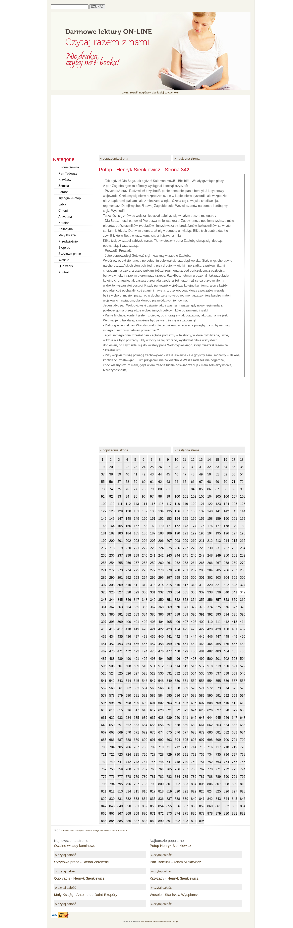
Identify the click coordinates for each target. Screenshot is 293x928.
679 (201, 732)
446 (209, 636)
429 (218, 629)
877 (201, 813)
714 (193, 747)
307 (103, 585)
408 (193, 622)
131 (136, 511)
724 (128, 754)
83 (184, 489)
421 (152, 629)
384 (144, 614)
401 (136, 622)
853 (152, 806)
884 (111, 821)
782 (160, 776)
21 (119, 467)
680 (209, 732)
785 (185, 776)
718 (226, 747)
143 (234, 511)
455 (136, 644)
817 (152, 791)
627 (218, 710)
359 (234, 599)
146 (111, 518)
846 (242, 798)
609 (218, 703)
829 (103, 798)
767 (185, 769)
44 (160, 474)
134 (160, 511)
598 (128, 703)
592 (226, 695)
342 (242, 592)
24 (144, 467)
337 (201, 592)
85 (201, 489)
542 (111, 680)
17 (233, 459)
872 (160, 813)
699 (218, 739)
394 (226, 614)
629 (234, 710)
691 (152, 739)
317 (185, 585)
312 (144, 585)
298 (177, 577)
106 (226, 496)
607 (201, 703)
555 (218, 680)
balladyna (79, 830)
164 (111, 526)
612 (242, 703)
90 (242, 489)
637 (152, 717)
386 (160, 614)
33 (217, 467)
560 (111, 688)
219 (120, 548)
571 (201, 688)
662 (209, 725)
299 (185, 577)
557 (234, 680)
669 (120, 732)
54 (242, 474)
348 (144, 599)
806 (209, 784)
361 (103, 607)
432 (242, 629)
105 (218, 496)
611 (234, 703)
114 (144, 504)
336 (193, 592)
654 (144, 725)
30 (193, 467)
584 (160, 695)
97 (152, 496)
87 (217, 489)
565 (152, 688)
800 (160, 784)
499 (201, 658)
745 (152, 762)
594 (242, 695)
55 (103, 481)
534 (193, 673)
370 (177, 607)
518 (209, 666)
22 (127, 467)
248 (209, 555)
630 (242, 710)
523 (103, 673)
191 (185, 533)
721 (103, 754)
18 (242, 459)
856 (177, 806)
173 (185, 526)
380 (111, 614)
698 (209, 739)
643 (201, 717)
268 (226, 563)
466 (226, 644)
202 (128, 540)
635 (136, 717)
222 (144, 548)
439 (152, 636)
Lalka (62, 204)
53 (233, 474)
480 (193, 651)
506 (111, 666)
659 (185, 725)
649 (103, 725)
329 (136, 592)
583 (152, 695)
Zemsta (63, 186)
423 (169, 629)
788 (209, 776)
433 (103, 636)
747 (169, 762)
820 (177, 791)
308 (111, 585)
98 (160, 496)
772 (226, 769)
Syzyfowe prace (69, 253)
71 (233, 481)
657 (169, 725)
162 (242, 518)
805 (201, 784)
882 (242, 813)
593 (234, 695)
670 (128, 732)
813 (120, 791)
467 (234, 644)
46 (176, 474)
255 (120, 563)
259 (152, 563)
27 (168, 467)
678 (193, 732)
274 (128, 570)
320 (209, 585)
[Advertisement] (150, 123)
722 (111, 754)
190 (177, 533)
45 (168, 474)
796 (128, 784)
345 (120, 599)
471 (120, 651)
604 (177, 703)
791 (234, 776)
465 (218, 644)
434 (111, 636)
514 (177, 666)
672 (144, 732)
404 (160, 622)
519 (218, 666)
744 (144, 762)
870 (144, 813)
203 (136, 540)
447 (218, 636)
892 (177, 821)
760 (128, 769)
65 (184, 481)
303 (218, 577)
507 (120, 666)
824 (209, 791)
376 (226, 607)
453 (120, 644)
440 (160, 636)
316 (177, 585)
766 (177, 769)
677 (185, 732)
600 (144, 703)
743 (136, 762)
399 (120, 622)
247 (201, 555)
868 (128, 813)
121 (201, 504)
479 (185, 651)
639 (169, 717)
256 (128, 563)
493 (152, 658)
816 (144, 791)
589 (201, 695)
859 (201, 806)
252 (242, 555)
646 (226, 717)
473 (136, 651)
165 (120, 526)
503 (234, 658)
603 (169, 703)
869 (136, 813)
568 (177, 688)
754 (226, 762)
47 (184, 474)
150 (144, 518)
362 (111, 607)
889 (152, 821)
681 (218, 732)
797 (136, 784)
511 (152, 666)
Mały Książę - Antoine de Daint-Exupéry (85, 895)
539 (234, 673)
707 (136, 747)
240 (144, 555)
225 (169, 548)
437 (136, 636)
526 (128, 673)
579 (120, 695)
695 (185, 739)
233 (234, 548)
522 (242, 666)
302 (209, 577)
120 (193, 504)
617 (136, 710)
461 (185, 644)
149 (136, 518)
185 (136, 533)
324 (242, 585)
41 (135, 474)
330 (144, 592)
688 (128, 739)
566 (160, 688)
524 (111, 673)
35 (233, 467)
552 (193, 680)
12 (193, 459)
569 (185, 688)
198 (242, 533)
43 (152, 474)
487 (103, 658)
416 (111, 629)
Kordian (64, 223)
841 (201, 798)
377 (234, 607)
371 (185, 607)
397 (103, 622)
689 (136, 739)
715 (201, 747)
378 (242, 607)
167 (136, 526)
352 (177, 599)
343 (103, 599)
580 (128, 695)
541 (103, 680)
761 (136, 769)
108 (242, 496)
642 (193, 717)
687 (120, 739)
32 (209, 467)
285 (218, 570)
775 (103, 776)
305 (234, 577)
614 (111, 710)
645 (218, 717)
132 (144, 511)
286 (226, 570)
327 (120, 592)
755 (234, 762)
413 (234, 622)
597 (120, 703)
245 (185, 555)
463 (201, 644)
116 (160, 504)
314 (160, 585)
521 (234, 666)
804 (193, 784)
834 (144, 798)
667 (103, 732)
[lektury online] (151, 88)
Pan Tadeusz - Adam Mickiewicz (175, 862)
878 (209, 813)
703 (103, 747)
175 (201, 526)
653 (136, 725)
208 (177, 540)
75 (119, 489)
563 (136, 688)
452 (111, 644)
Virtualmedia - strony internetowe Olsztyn (159, 921)
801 (169, 784)
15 (217, 459)
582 (144, 695)
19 (103, 467)
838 (177, 798)
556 (226, 680)
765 (169, 769)
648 (242, 717)
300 (193, 577)
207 (169, 540)
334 (177, 592)
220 (128, 548)
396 (242, 614)
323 (234, 585)
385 (152, 614)
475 (152, 651)
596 (111, 703)
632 (111, 717)
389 (185, 614)
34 (225, 467)
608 (209, 703)
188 (160, 533)
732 (193, 754)
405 (169, 622)
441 (169, 636)
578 (111, 695)
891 (169, 821)
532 (177, 673)
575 (234, 688)
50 (209, 474)
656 (160, 725)
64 (176, 481)
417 (120, 629)
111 (119, 504)
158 (209, 518)
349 (152, 599)
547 (152, 680)
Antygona (65, 216)
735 (218, 754)
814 (128, 791)
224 (160, 548)
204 (144, 540)
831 (120, 798)
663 (218, 725)
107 (234, 496)
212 (209, 540)
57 (119, 481)
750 (193, 762)
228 (193, 548)
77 (135, 489)
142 (226, 511)
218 (111, 548)
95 (135, 496)
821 (185, 791)
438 (144, 636)
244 (177, 555)
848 (111, 806)
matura (115, 830)
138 (193, 511)
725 (136, 754)
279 (169, 570)
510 (144, 666)
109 (103, 504)
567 (169, 688)
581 (136, 695)
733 (201, 754)
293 (136, 577)
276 (144, 570)
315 (169, 585)
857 (185, 806)
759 (120, 769)
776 (111, 776)
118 (177, 504)
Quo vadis (65, 266)
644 (209, 717)
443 (185, 636)
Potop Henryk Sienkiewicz (170, 846)
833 (136, 798)
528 (144, 673)
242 (160, 555)
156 (193, 518)
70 (225, 481)
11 (184, 459)
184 (128, 533)
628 (226, 710)
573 (218, 688)
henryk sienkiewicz (102, 830)
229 (201, 548)
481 (201, 651)
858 (193, 806)
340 (226, 592)
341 (234, 592)
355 (201, 599)
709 (152, 747)
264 (193, 563)
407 (185, 622)
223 (152, 548)
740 (111, 762)
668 (111, 732)
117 (169, 504)
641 (185, 717)
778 (128, 776)
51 (217, 474)
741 (120, 762)
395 (234, 614)
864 (242, 806)
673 (152, 732)
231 (218, 548)
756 (242, 762)
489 (120, 658)
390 (193, 614)
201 (120, 540)
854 (160, 806)
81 (168, 489)
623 (185, 710)
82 (176, 489)
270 (242, 563)
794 (111, 784)
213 (218, 540)
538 (226, 673)
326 (111, 592)
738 (242, 754)
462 (193, 644)
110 (111, 504)
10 (176, 459)
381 (120, 614)
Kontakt (63, 272)
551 (185, 680)
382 (128, 614)
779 (136, 776)
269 (234, 563)
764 (160, 769)
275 (136, 570)
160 (226, 518)
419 (136, 629)
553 (201, 680)
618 (144, 710)
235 (103, 555)
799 (152, 784)
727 (152, 754)
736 (226, 754)
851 (136, 806)
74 (111, 489)
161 (234, 518)
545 (136, 680)
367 (152, 607)
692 (160, 739)
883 (103, 821)
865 (103, 813)
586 (177, 695)
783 (169, 776)
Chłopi (63, 210)
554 (209, 680)
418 (128, 629)
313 (152, 585)
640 (177, 717)
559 (103, 688)
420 (144, 629)
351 (169, 599)
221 (136, 548)
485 (234, 651)
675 (169, 732)
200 (111, 540)
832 (128, 798)
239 (136, 555)
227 (185, 548)
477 (169, 651)
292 (128, 577)
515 (185, 666)
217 (103, 548)
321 (218, 585)
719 (234, 747)
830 (111, 798)
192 (193, 533)
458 (160, 644)
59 (135, 481)
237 (120, 555)
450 (242, 636)
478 (177, 651)
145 (103, 518)
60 (144, 481)
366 (144, 607)
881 (234, 813)
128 (111, 511)
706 (128, 747)
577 (103, 695)
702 (242, 739)
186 (144, 533)
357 (218, 599)
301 (201, 577)
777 (120, 776)
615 (120, 710)
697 (201, 739)
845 (234, 798)
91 (103, 496)
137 (185, 511)
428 (209, 629)
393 (218, 614)
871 (152, 813)
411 (218, 622)
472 (128, 651)
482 (209, 651)
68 (209, 481)
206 (160, 540)
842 (209, 798)
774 (242, 769)
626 (209, 710)
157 (201, 518)
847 (103, 806)
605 (185, 703)
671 (136, 732)
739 (103, 762)
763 (152, 769)
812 (111, 791)
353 (185, 599)
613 (103, 710)
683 (234, 732)
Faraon (63, 192)
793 (103, 784)
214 (226, 540)
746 (160, 762)
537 (218, 673)
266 (209, 563)
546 (144, 680)
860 (209, 806)
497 (185, 658)
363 (120, 607)
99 (168, 496)
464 (209, 644)
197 (234, 533)
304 (226, 577)
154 (177, 518)
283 (201, 570)
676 (177, 732)
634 (128, 717)
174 (193, 526)
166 (128, 526)
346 (128, 599)
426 (193, 629)
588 (193, 695)
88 (225, 489)
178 (226, 526)
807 (218, 784)
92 (111, 496)
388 (177, 614)
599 (136, 703)
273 (120, 570)
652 (128, 725)
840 (193, 798)
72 (242, 481)
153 (169, 518)
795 (120, 784)
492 (144, 658)
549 (169, 680)
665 (234, 725)
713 (185, 747)
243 (169, 555)
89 (233, 489)
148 (128, 518)
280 (177, 570)
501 (218, 658)
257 (136, 563)
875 (185, 813)
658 (177, 725)
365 (136, 607)
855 (169, 806)
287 (234, 570)
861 (218, 806)
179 (234, 526)
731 (185, 754)
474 (144, 651)
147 (120, 518)
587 (185, 695)
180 (242, 526)
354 (193, 599)
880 (226, 813)
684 (242, 732)
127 (103, 511)
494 (160, 658)
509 (136, 666)
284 (209, 570)
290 (111, 577)
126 (242, 504)
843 (218, 798)
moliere (88, 830)
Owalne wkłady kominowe (74, 846)
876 (193, 813)
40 (127, 474)
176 (209, 526)
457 (152, 644)
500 (209, 658)
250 (226, 555)
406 (177, 622)
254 (111, 563)
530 (160, 673)
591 (218, 695)
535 (201, 673)
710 (160, 747)
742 (128, 762)
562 (128, 688)
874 (177, 813)
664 (226, 725)
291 (120, 577)
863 (234, 806)
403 (152, 622)
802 (177, 784)
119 (185, 504)
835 (152, 798)
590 (209, 695)
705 (120, 747)
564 (144, 688)
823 (201, 791)
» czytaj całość (65, 855)
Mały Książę (67, 235)
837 (169, 798)
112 (128, 504)
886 (128, 821)
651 (120, 725)
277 (152, 570)
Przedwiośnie (68, 241)
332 (160, 592)
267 (218, 563)
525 (120, 673)
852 (144, 806)
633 (120, 717)
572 (209, 688)
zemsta (123, 830)
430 (226, 629)
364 (128, 607)
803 (185, 784)
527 (136, 673)
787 (201, 776)
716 (209, 747)
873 (169, 813)
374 (209, 607)
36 (242, 467)
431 (234, 629)
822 (193, 791)
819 (169, 791)
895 (201, 821)
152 (160, 518)
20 (111, 467)
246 (193, 555)
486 (242, 651)
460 (177, 644)
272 (111, 570)
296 (160, 577)
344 (111, 599)
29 (184, 467)
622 (177, 710)
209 (185, 540)
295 (152, 577)
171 (169, 526)
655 (152, 725)
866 (111, 813)
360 (242, 599)
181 (103, 533)
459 (169, 644)
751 (201, 762)
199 (103, 540)
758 (111, 769)
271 (103, 570)
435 (120, 636)
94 (127, 496)
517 (201, 666)
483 (218, 651)
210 (193, 540)
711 (169, 747)
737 (234, 754)
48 (193, 474)
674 (160, 732)
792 (242, 776)
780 (144, 776)
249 (218, 555)
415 (103, 629)
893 (185, 821)
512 (160, 666)
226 (177, 548)
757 (103, 769)
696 (193, 739)
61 (152, 481)
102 (193, 496)
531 (169, 673)
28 (176, 467)
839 (185, 798)
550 (177, 680)
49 (201, 474)
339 (218, 592)
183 (120, 533)
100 (177, 496)
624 (193, 710)
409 (201, 622)
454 (128, 644)
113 (136, 504)
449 (234, 636)
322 (226, 585)
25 (152, 467)
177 (218, 526)
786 (193, 776)
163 (103, 526)
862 (226, 806)
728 (160, 754)
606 (193, 703)
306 (242, 577)
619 (152, 710)
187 (152, 533)
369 (169, 607)
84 (193, 489)
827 (234, 791)
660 (193, 725)
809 (234, 784)
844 (226, 798)
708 (144, 747)
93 (119, 496)
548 (160, 680)
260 (160, 563)
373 (201, 607)
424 (177, 629)
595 (103, 703)
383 (136, 614)
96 (144, 496)
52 (225, 474)
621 (169, 710)
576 (242, 688)
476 (160, 651)
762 (144, 769)
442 (177, 636)
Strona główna (68, 167)
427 (201, 629)
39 (119, 474)
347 (136, 599)
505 (103, 666)
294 (144, 577)
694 (177, 739)
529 (152, 673)
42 (144, 474)
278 (160, 570)
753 (218, 762)
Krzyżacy (64, 179)
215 (234, 540)
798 (144, 784)
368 (160, 607)
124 (226, 504)
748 (177, 762)
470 (111, 651)
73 (103, 489)
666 (242, 725)
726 (144, 754)
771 (218, 769)
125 (234, 504)
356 (209, 599)
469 (103, 651)
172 (177, 526)
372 (193, 607)
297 (169, 577)
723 (120, 754)
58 (127, 481)
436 (128, 636)
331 (152, 592)
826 (226, 791)
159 (218, 518)
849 (120, 806)
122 (209, 504)
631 (103, 717)
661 (201, 725)
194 (209, 533)
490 (128, 658)
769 (201, 769)
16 (225, 459)
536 (209, 673)
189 (169, 533)
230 (209, 548)
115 (152, 504)
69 (217, 481)
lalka (72, 830)
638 (160, 717)
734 (209, 754)
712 (177, 747)
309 (120, 585)
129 (120, 511)
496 (177, 658)
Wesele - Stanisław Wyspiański (174, 895)
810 (242, 784)
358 (226, 599)
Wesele (63, 260)
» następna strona (187, 158)
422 (160, 629)
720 (242, 747)
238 (128, 555)
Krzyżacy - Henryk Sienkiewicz (174, 878)
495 (169, 658)
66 (193, 481)
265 (201, 563)
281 (185, 570)
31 (201, 467)
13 (201, 459)
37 (103, 474)
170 (160, 526)
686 (111, 739)
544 (128, 680)
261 (169, 563)
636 (144, 717)
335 (185, 592)
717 (218, 747)
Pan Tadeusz (67, 173)
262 (177, 563)
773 (234, 769)
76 (127, 489)
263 (185, 563)
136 (177, 511)
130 (128, 511)
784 (177, 776)
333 (169, 592)
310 (128, 585)
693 (169, 739)
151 (152, 518)
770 (209, 769)
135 (169, 511)
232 (226, 548)
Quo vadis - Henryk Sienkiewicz (79, 878)
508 (128, 666)
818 (160, 791)
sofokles (65, 830)
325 (103, 592)
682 (226, 732)
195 (218, 533)
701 (234, 739)
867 (120, 813)
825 (218, 791)
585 (169, 695)
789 (218, 776)
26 (160, 467)
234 (242, 548)
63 (168, 481)
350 (160, 599)
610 (226, 703)
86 (209, 489)
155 (185, 518)
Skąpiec (64, 247)
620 (160, 710)
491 (136, 658)
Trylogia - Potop (69, 198)
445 (201, 636)
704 (111, 747)
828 (242, 791)
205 (152, 540)
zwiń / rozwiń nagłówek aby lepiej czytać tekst (150, 92)
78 (144, 489)
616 (128, 710)
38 (111, 474)
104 (209, 496)
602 (160, 703)
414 (242, 622)
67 (201, 481)
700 (226, 739)
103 (201, 496)
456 (144, 644)
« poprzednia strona (114, 158)
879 (218, 813)
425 (185, 629)
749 (185, 762)
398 (111, 622)
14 (209, 459)
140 (209, 511)
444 (193, 636)
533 (185, 673)
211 (201, 540)
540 (242, 673)
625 (201, 710)
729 (169, 754)
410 (209, 622)
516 (193, 666)
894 (193, 821)
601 (152, 703)
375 (218, 607)
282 (193, 570)
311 (136, 585)
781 (152, 776)
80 (160, 489)
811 (103, 791)
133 (152, 511)
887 (136, 821)
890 (160, 821)
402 (144, 622)
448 (226, 636)
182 (111, 533)
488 (111, 658)
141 (218, 511)
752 (209, 762)
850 (128, 806)
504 (242, 658)
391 (201, 614)
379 (103, 614)
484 (226, 651)
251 (234, 555)
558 (242, 680)
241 (152, 555)
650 (111, 725)
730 (177, 754)
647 (234, 717)
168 (144, 526)
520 (226, 666)
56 (111, 481)
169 (152, 526)
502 (226, 658)
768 (193, 769)
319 (201, 585)
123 (218, 504)
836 (160, 798)
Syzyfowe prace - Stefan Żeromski (81, 862)
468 (242, 644)
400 (128, 622)
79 (152, 489)
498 (193, 658)
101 (185, 496)
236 (111, 555)
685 (103, 739)
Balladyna (65, 229)
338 (209, 592)
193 (201, 533)
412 (226, 622)
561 (120, 688)
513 (169, 666)
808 (226, 784)
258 (144, 563)
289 (103, 577)
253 (103, 563)
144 (242, 511)
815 (136, 791)
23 (135, 467)
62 (160, 481)
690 (144, 739)
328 (128, 592)
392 (209, 614)
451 (103, 644)
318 (193, 585)
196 (226, 533)
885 (120, 821)
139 (201, 511)
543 (120, 680)
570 (193, 688)
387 (169, 614)
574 (226, 688)
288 (242, 570)
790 (226, 776)
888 (144, 821)
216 (242, 540)
